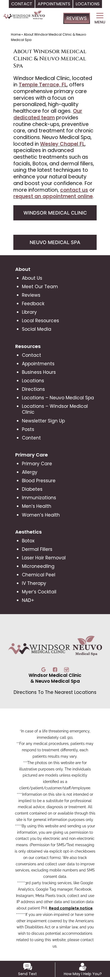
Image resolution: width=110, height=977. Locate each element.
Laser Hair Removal (44, 558)
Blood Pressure (39, 480)
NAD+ (28, 600)
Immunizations (39, 497)
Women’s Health (41, 515)
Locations (33, 381)
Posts (28, 429)
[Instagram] (66, 669)
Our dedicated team (47, 114)
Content (31, 438)
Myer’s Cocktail (39, 592)
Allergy (29, 472)
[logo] (24, 22)
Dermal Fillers (37, 549)
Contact (31, 355)
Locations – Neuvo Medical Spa (58, 398)
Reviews (31, 295)
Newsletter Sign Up (43, 421)
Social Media (36, 329)
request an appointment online (53, 196)
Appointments (38, 363)
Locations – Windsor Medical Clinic (55, 409)
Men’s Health (36, 506)
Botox (28, 541)
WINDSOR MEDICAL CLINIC (55, 213)
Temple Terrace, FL (43, 84)
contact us (74, 190)
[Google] (44, 669)
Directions (33, 389)
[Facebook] (55, 669)
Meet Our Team (40, 286)
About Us (32, 278)
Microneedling (38, 566)
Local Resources (40, 320)
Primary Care (37, 463)
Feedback (33, 303)
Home (16, 34)
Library (29, 312)
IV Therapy (34, 583)
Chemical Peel (38, 575)
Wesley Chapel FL (62, 144)
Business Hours (39, 372)
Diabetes (32, 489)
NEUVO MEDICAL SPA (55, 242)
